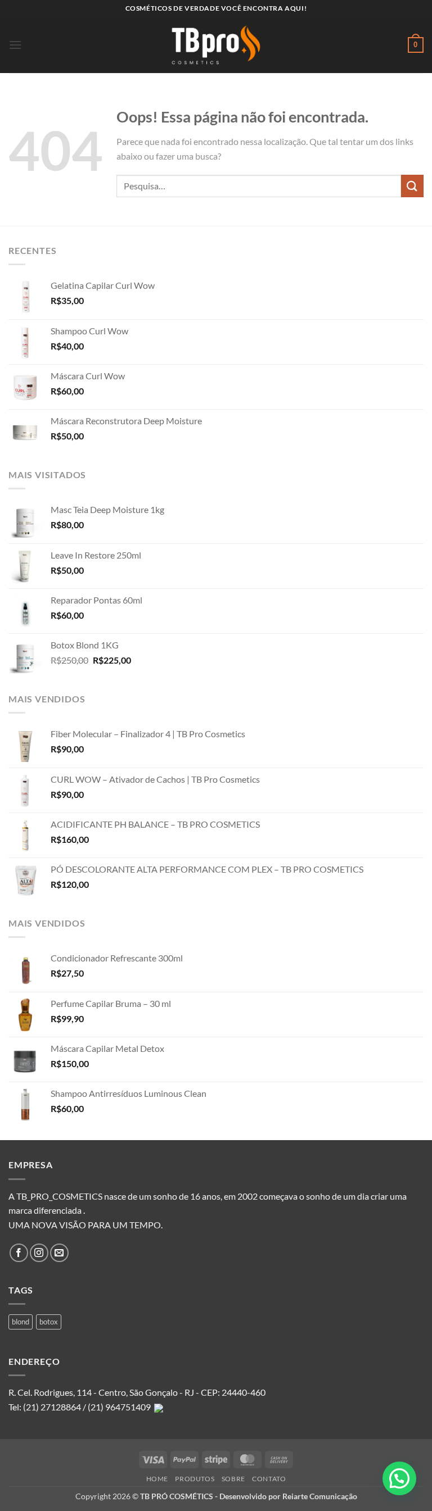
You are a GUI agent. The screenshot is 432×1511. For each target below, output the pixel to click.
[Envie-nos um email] (59, 1253)
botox (48, 1321)
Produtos (194, 1478)
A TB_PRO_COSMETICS (55, 1196)
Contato (269, 1478)
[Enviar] (412, 186)
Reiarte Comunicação (319, 1496)
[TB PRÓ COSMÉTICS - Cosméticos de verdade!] (216, 45)
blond (20, 1321)
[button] (15, 44)
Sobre (233, 1478)
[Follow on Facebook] (19, 1253)
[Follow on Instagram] (39, 1253)
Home (157, 1478)
